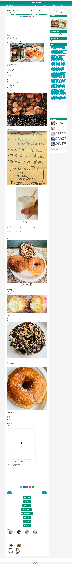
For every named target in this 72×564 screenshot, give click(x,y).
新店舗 (52, 84)
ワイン (52, 89)
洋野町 (59, 84)
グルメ (27, 5)
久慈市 (58, 82)
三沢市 (59, 55)
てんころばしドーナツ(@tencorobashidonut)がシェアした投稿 (21, 459)
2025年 (60, 48)
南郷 (57, 89)
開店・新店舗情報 (9, 5)
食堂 (65, 65)
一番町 (65, 79)
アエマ (64, 77)
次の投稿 (9, 492)
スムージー (55, 87)
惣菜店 (60, 89)
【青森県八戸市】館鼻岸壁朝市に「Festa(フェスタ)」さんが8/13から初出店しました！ (60, 143)
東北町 (52, 91)
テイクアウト (36, 5)
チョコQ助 (59, 87)
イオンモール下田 (63, 67)
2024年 (12, 14)
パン (64, 55)
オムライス (52, 79)
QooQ (38, 563)
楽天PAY (58, 91)
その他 (58, 94)
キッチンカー (64, 53)
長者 (63, 91)
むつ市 (52, 87)
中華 (65, 94)
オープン (60, 60)
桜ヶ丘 (55, 91)
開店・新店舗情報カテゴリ (26, 513)
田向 (59, 70)
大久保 (64, 82)
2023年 (57, 50)
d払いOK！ (52, 67)
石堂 (57, 77)
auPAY (61, 72)
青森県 (53, 5)
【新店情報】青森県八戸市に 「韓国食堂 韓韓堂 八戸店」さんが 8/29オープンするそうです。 (61, 133)
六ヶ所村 (60, 96)
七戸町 (55, 89)
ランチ (52, 55)
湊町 (54, 62)
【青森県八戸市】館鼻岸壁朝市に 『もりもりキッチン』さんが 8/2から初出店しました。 (60, 138)
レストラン (58, 75)
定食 (61, 75)
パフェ (52, 77)
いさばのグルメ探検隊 (36, 2)
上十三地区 (63, 48)
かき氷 (54, 65)
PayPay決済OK (53, 60)
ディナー (64, 72)
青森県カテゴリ (27, 521)
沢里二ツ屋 (55, 84)
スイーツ (20, 14)
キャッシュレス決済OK (58, 53)
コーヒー (56, 79)
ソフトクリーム (61, 79)
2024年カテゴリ (27, 497)
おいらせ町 (55, 55)
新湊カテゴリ (27, 517)
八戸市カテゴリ (27, 525)
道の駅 (60, 99)
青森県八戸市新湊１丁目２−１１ (14, 35)
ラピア (57, 62)
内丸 (63, 96)
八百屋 (58, 96)
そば (51, 75)
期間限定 (63, 89)
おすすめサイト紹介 (54, 149)
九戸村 (52, 96)
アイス (59, 67)
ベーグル (63, 87)
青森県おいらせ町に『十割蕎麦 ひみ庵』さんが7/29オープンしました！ (61, 128)
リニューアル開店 (53, 58)
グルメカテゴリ (27, 501)
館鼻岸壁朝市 (61, 58)
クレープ (54, 75)
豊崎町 (54, 99)
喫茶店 (61, 82)
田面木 (64, 84)
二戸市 (55, 96)
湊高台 (64, 75)
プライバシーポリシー (55, 152)
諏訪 (51, 99)
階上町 (52, 62)
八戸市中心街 (61, 50)
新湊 (38, 14)
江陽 (60, 91)
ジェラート (62, 62)
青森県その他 (53, 50)
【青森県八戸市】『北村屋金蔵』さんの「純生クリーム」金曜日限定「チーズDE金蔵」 (60, 122)
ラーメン (65, 50)
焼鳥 (61, 84)
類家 (57, 58)
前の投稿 (44, 492)
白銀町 (62, 70)
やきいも (52, 82)
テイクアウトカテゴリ (26, 509)
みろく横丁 (60, 77)
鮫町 (57, 60)
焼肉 (57, 70)
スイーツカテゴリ (27, 505)
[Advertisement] (27, 25)
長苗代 (56, 67)
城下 (59, 62)
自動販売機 (52, 72)
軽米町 (57, 99)
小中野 (55, 77)
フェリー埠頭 (61, 94)
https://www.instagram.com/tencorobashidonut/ (17, 426)
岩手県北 (62, 5)
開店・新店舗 (57, 72)
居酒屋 (62, 55)
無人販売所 (61, 65)
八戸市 (45, 5)
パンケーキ (57, 65)
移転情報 (18, 5)
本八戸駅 (63, 60)
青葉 (51, 65)
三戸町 (55, 82)
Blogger (38, 559)
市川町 (55, 70)
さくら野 (54, 94)
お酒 (51, 94)
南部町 (52, 70)
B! (26, 16)
